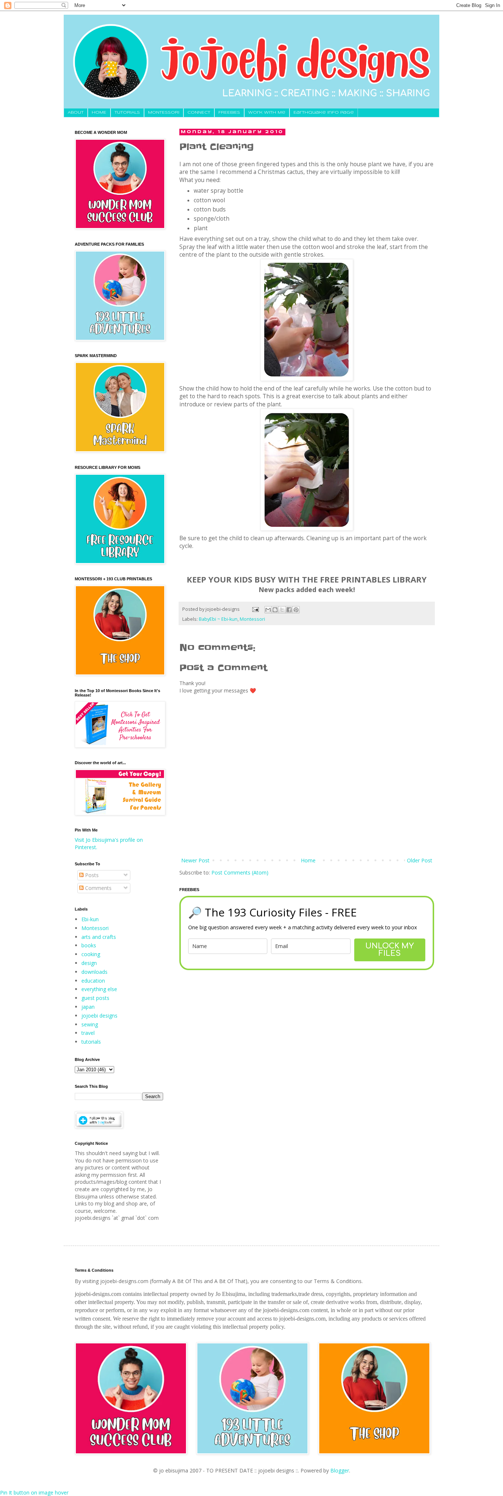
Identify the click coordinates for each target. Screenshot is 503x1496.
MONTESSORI (163, 112)
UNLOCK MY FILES (389, 950)
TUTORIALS (127, 112)
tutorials (91, 1041)
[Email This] (268, 609)
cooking (90, 954)
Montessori (252, 619)
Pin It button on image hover (34, 1492)
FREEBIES (229, 112)
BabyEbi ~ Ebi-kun (218, 619)
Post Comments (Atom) (239, 872)
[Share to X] (282, 609)
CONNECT (198, 112)
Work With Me (266, 112)
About (76, 112)
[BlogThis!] (275, 609)
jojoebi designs (99, 1015)
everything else (99, 989)
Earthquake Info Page (323, 112)
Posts (91, 875)
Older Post (419, 860)
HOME (99, 112)
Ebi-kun (90, 919)
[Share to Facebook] (289, 609)
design (89, 962)
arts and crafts (98, 936)
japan (88, 1006)
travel (88, 1032)
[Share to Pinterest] (296, 609)
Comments (98, 887)
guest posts (95, 997)
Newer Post (195, 860)
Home (308, 860)
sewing (89, 1024)
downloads (94, 971)
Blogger (339, 1470)
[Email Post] (255, 609)
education (93, 980)
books (88, 945)
